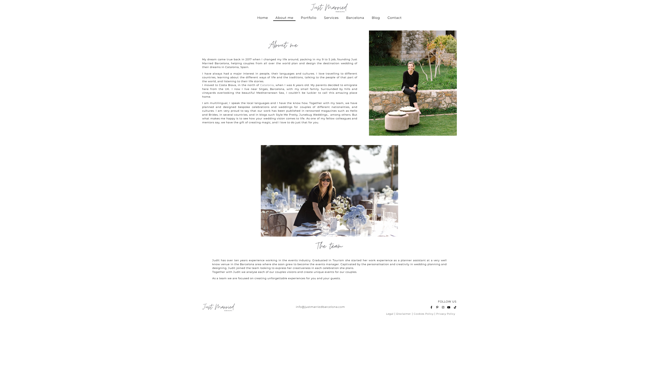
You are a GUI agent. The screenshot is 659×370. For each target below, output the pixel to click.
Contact (395, 18)
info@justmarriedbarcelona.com (320, 307)
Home (262, 18)
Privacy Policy (445, 313)
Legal (390, 313)
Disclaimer (403, 313)
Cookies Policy (423, 313)
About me (284, 18)
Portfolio (308, 18)
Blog (376, 18)
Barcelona (355, 18)
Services (331, 18)
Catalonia (267, 85)
